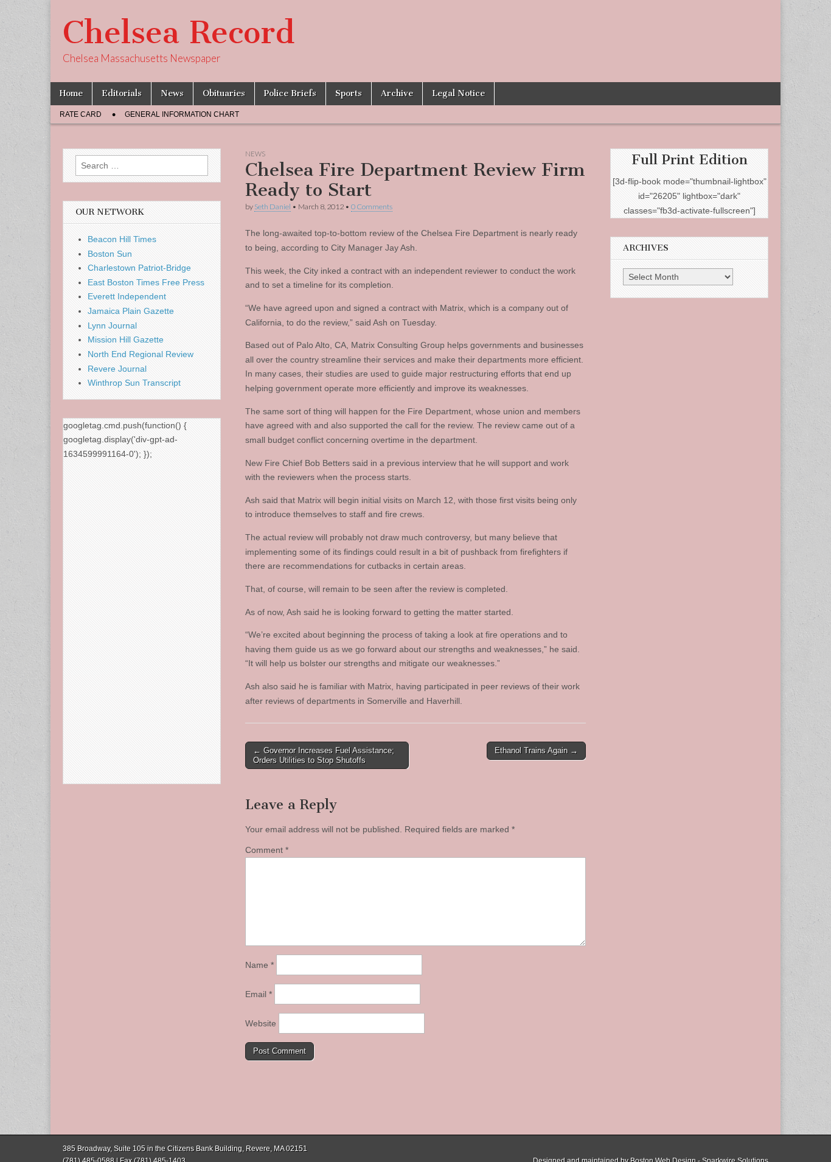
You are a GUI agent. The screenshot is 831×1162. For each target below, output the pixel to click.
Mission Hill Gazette (126, 339)
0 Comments (371, 206)
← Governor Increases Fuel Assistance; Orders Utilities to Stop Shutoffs (323, 755)
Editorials (122, 93)
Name (259, 965)
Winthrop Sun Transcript (134, 383)
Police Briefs (290, 93)
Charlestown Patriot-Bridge (139, 268)
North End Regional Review (140, 354)
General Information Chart (182, 114)
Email (258, 994)
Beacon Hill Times (122, 239)
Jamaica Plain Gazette (131, 311)
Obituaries (224, 93)
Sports (348, 93)
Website (260, 1023)
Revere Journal (117, 369)
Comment (266, 850)
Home (71, 93)
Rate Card (81, 114)
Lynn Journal (112, 325)
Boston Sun (110, 254)
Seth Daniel (272, 206)
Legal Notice (458, 93)
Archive (397, 93)
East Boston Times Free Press (146, 282)
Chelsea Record (178, 32)
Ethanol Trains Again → (536, 750)
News (172, 93)
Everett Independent (127, 296)
